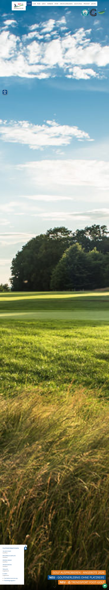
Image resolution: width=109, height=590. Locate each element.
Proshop (87, 3)
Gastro (93, 3)
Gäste (44, 3)
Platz (38, 3)
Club (34, 3)
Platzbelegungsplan (10, 580)
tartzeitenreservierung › (11, 578)
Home (29, 3)
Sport (56, 3)
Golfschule (78, 3)
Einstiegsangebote (66, 3)
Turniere (50, 3)
